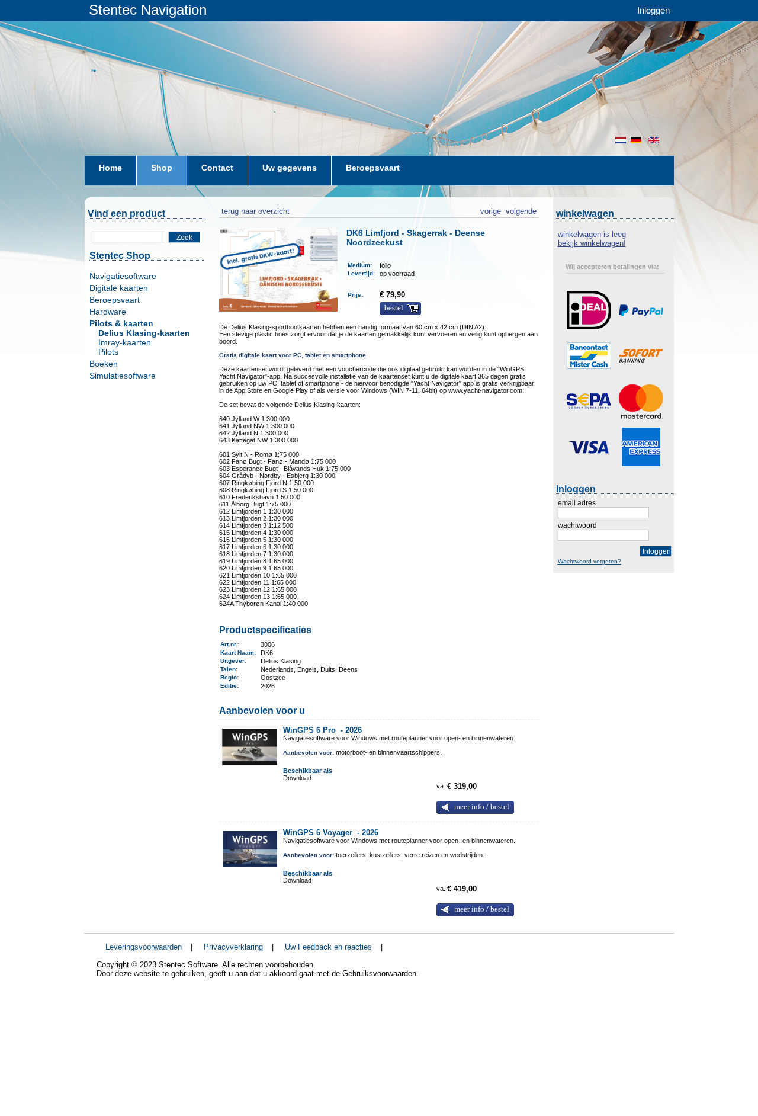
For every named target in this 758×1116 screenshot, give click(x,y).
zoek (184, 237)
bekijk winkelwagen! (592, 243)
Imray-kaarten (124, 342)
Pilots (108, 352)
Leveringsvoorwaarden (143, 946)
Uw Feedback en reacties (328, 946)
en (655, 140)
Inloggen (653, 10)
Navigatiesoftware (122, 276)
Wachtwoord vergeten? (589, 561)
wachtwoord (577, 525)
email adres (577, 503)
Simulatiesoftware (122, 375)
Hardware (107, 311)
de (637, 140)
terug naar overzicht (254, 210)
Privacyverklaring (233, 946)
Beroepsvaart (114, 299)
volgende (521, 210)
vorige (490, 210)
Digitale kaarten (118, 288)
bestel (393, 308)
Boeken (103, 363)
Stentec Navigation (148, 10)
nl (620, 140)
